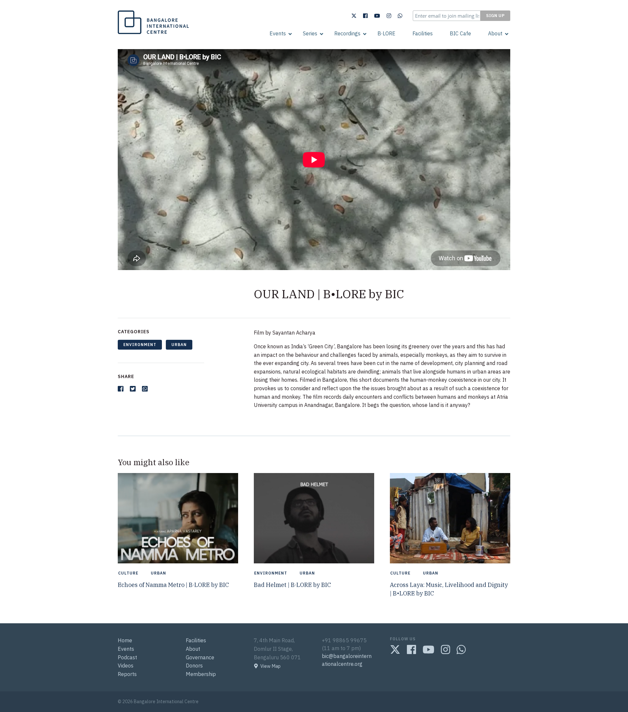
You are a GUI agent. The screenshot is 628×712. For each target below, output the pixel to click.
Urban (179, 344)
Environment (139, 344)
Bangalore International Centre (152, 33)
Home (125, 640)
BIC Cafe (460, 33)
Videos (125, 665)
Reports (127, 674)
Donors (194, 665)
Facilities (422, 33)
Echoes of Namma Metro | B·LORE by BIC (173, 585)
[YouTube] (377, 15)
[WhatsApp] (400, 15)
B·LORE (386, 33)
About (495, 33)
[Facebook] (365, 15)
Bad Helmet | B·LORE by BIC (292, 585)
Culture (128, 573)
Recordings (347, 33)
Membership (201, 674)
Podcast (127, 657)
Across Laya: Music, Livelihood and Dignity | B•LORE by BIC (449, 589)
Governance (200, 657)
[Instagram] (389, 15)
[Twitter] (354, 15)
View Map (270, 666)
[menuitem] (278, 33)
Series (310, 33)
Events (278, 33)
